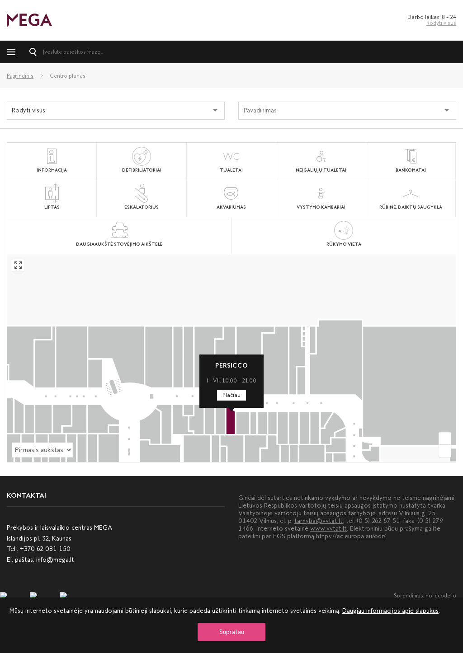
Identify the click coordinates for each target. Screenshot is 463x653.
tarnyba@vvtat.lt (318, 521)
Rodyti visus (441, 23)
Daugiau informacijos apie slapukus (390, 611)
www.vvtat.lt (328, 528)
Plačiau (231, 395)
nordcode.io (440, 595)
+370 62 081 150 (45, 549)
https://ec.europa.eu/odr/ (351, 536)
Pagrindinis (20, 76)
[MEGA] (29, 19)
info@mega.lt (55, 560)
